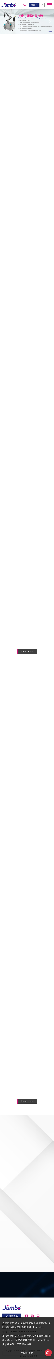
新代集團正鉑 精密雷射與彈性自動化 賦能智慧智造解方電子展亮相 (31, 1005)
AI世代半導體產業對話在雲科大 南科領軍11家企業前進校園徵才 (31, 1050)
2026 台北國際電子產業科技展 (30, 777)
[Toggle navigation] (50, 4)
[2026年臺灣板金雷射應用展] (27, 803)
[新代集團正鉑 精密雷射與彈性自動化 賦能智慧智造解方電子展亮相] (27, 985)
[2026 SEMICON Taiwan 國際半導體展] (27, 849)
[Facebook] (26, 1316)
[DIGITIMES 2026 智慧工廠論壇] (27, 712)
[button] (4, 21)
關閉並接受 (27, 1352)
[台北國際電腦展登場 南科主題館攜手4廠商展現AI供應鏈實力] (27, 940)
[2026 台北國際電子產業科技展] (27, 758)
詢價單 (34, 4)
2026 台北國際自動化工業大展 (30, 914)
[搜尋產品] (25, 4)
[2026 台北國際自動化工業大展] (27, 894)
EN (42, 4)
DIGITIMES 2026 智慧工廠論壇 (31, 732)
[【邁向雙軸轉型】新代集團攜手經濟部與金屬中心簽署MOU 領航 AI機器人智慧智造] (27, 1076)
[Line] (32, 1316)
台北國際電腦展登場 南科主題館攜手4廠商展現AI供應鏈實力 (31, 959)
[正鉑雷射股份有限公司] (8, 4)
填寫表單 (13, 1315)
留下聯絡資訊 (29, 1299)
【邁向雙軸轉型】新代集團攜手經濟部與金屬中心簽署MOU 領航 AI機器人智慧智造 (32, 1096)
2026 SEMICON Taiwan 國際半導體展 (31, 868)
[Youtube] (38, 1316)
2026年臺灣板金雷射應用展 (29, 823)
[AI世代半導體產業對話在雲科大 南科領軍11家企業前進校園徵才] (27, 1031)
